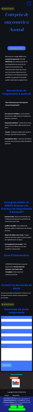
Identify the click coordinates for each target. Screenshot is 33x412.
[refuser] (31, 404)
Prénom (3, 324)
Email (3, 339)
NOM (3, 317)
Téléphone (4, 332)
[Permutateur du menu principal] (29, 3)
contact (6, 395)
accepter (13, 406)
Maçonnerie (15, 395)
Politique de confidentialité (17, 409)
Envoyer (6, 365)
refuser (21, 406)
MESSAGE (4, 346)
